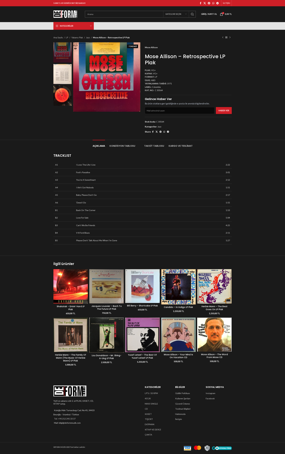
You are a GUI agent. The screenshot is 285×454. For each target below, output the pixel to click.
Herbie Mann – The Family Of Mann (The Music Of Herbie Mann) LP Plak (70, 357)
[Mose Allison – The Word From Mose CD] (214, 335)
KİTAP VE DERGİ (153, 429)
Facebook (210, 398)
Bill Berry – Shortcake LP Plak (142, 305)
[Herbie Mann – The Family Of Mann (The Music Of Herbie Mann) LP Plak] (70, 335)
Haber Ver (223, 110)
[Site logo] (65, 14)
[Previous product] (223, 37)
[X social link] (204, 3)
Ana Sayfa (58, 37)
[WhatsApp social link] (213, 3)
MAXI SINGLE (151, 403)
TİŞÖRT (149, 419)
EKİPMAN (149, 424)
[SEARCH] (192, 14)
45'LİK (148, 398)
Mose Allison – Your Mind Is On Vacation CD (178, 356)
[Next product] (230, 37)
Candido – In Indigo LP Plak (178, 307)
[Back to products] (226, 37)
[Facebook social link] (200, 3)
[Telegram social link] (217, 3)
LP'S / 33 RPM (151, 393)
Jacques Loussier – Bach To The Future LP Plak (106, 308)
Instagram (210, 393)
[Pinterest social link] (209, 3)
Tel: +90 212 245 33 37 (65, 418)
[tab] (99, 144)
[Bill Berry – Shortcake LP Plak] (142, 286)
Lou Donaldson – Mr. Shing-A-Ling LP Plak (106, 357)
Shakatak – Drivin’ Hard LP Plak (71, 308)
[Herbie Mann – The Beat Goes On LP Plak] (214, 286)
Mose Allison (151, 47)
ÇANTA (148, 434)
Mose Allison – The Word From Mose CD (214, 356)
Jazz (88, 37)
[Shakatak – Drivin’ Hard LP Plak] (70, 286)
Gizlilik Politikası (182, 393)
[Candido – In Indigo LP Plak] (178, 286)
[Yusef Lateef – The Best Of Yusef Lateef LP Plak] (142, 335)
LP (67, 37)
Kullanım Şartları (182, 398)
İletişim (178, 419)
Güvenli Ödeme (182, 403)
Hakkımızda (180, 414)
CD (146, 408)
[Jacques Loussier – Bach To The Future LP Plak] (106, 286)
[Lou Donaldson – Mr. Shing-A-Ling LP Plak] (106, 335)
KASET (148, 414)
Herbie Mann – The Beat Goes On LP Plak (214, 308)
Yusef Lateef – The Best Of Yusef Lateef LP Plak (142, 356)
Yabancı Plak (77, 37)
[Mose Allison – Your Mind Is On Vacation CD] (178, 335)
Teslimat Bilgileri (182, 408)
